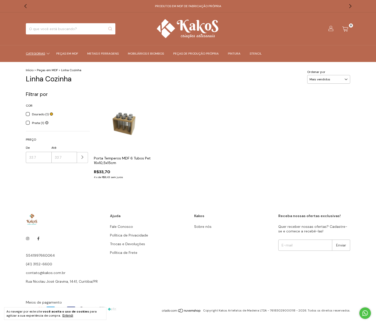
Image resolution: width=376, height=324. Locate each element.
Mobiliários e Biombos (146, 54)
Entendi (67, 315)
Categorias (35, 54)
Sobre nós (203, 226)
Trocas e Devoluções (127, 244)
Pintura (234, 54)
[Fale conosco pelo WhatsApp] (365, 313)
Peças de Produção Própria (196, 54)
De (28, 148)
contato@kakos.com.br (45, 272)
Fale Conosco (121, 226)
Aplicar (82, 157)
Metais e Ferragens (103, 54)
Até (53, 148)
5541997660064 (40, 255)
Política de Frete (123, 252)
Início (30, 70)
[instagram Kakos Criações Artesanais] (27, 238)
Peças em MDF (67, 54)
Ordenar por (316, 72)
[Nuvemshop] (181, 312)
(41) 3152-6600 (39, 264)
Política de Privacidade (129, 235)
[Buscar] (110, 28)
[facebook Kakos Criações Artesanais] (38, 238)
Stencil (256, 54)
